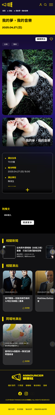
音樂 (6, 44)
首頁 (4, 11)
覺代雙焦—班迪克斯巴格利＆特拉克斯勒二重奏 (17, 299)
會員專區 (37, 385)
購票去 (42, 39)
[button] (52, 251)
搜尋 (45, 385)
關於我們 (11, 385)
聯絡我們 (29, 409)
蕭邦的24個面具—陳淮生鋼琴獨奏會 (17, 353)
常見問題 (20, 409)
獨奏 (15, 44)
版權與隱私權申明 (40, 409)
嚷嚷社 (7, 4)
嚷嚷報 (28, 385)
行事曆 (20, 385)
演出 (10, 11)
